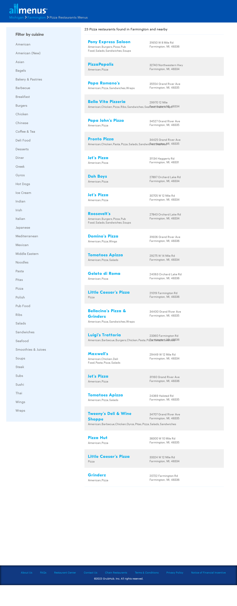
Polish (20, 297)
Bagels (21, 70)
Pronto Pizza (101, 139)
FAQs (43, 572)
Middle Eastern (27, 253)
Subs (19, 375)
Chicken (22, 114)
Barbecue (23, 87)
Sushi (20, 384)
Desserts (22, 149)
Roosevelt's (99, 213)
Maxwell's (98, 353)
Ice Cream (23, 192)
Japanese (23, 227)
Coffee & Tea (25, 131)
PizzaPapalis (101, 64)
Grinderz (97, 475)
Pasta (20, 271)
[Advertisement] (41, 494)
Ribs (19, 314)
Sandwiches (25, 332)
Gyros (20, 175)
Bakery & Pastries (29, 79)
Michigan (16, 17)
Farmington (37, 17)
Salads (21, 323)
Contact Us (90, 572)
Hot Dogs (23, 183)
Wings (20, 401)
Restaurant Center (65, 572)
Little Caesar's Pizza (109, 292)
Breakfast (23, 96)
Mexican (22, 244)
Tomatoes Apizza (105, 255)
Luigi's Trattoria (104, 335)
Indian (20, 201)
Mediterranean (27, 236)
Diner (20, 157)
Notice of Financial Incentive (208, 572)
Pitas (19, 279)
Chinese (22, 122)
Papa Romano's (104, 83)
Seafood (22, 340)
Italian (20, 218)
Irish (19, 210)
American (23, 44)
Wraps (20, 410)
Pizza (19, 288)
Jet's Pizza (98, 157)
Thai (19, 393)
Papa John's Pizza (106, 120)
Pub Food (23, 305)
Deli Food (23, 140)
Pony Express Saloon (109, 41)
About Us (26, 572)
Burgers (21, 105)
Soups (20, 358)
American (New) (28, 53)
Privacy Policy (174, 572)
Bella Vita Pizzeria (107, 101)
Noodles (22, 262)
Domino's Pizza (103, 236)
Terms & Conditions (147, 572)
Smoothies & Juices (31, 349)
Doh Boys (97, 176)
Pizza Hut (98, 437)
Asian (20, 61)
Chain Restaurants (116, 572)
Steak (20, 366)
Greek (20, 166)
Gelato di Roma (104, 273)
